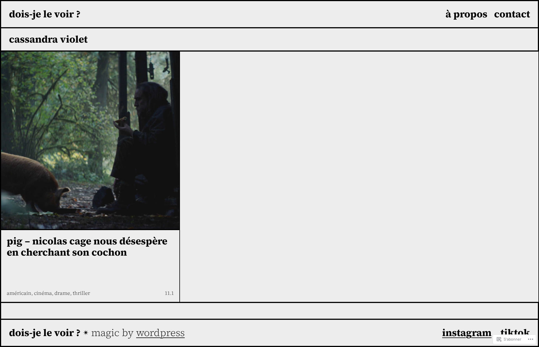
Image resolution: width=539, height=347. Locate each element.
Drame (62, 293)
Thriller (81, 293)
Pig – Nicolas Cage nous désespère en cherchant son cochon (87, 247)
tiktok (515, 332)
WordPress (160, 332)
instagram (467, 332)
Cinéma (43, 293)
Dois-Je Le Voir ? (45, 14)
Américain (19, 293)
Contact (512, 14)
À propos (466, 14)
